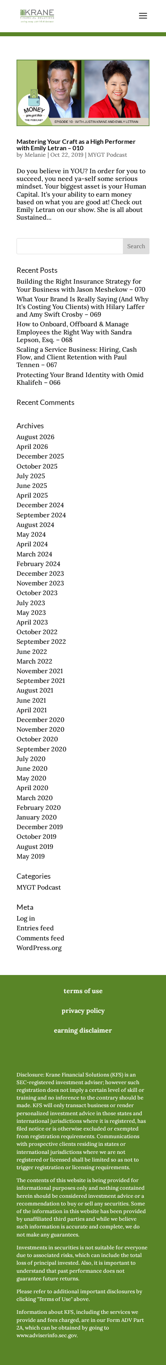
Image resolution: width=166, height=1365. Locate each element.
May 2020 (31, 778)
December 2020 (40, 720)
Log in (26, 918)
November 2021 (40, 671)
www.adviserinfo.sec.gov (47, 1335)
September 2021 (41, 680)
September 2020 (41, 749)
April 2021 (32, 710)
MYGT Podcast (107, 154)
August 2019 (35, 846)
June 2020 (32, 768)
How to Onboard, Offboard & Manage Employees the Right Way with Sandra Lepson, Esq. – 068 (74, 331)
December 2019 (40, 827)
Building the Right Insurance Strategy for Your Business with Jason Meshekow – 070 (81, 285)
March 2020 (35, 798)
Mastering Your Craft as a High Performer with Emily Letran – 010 (76, 144)
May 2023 (31, 612)
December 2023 (40, 573)
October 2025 (37, 466)
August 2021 (35, 690)
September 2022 (41, 641)
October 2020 (37, 739)
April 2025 (32, 495)
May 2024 (31, 534)
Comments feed (40, 938)
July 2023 (31, 603)
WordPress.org (39, 948)
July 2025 (31, 476)
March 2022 (34, 661)
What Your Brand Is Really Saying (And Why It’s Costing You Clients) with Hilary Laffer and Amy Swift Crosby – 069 (83, 306)
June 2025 (32, 485)
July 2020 (31, 759)
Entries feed (35, 928)
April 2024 (32, 544)
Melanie (35, 154)
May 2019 (31, 856)
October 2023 (37, 593)
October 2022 (37, 632)
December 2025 (40, 456)
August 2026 (35, 437)
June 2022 (32, 651)
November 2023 (40, 583)
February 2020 (39, 807)
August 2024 (35, 525)
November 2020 (40, 729)
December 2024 (40, 505)
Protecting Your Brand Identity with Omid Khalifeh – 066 (80, 378)
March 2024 (34, 554)
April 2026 (32, 446)
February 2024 (38, 564)
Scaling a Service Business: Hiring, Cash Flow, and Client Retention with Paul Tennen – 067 (77, 357)
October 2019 (36, 836)
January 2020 (37, 817)
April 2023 (32, 622)
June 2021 (31, 700)
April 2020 (32, 788)
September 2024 (41, 515)
